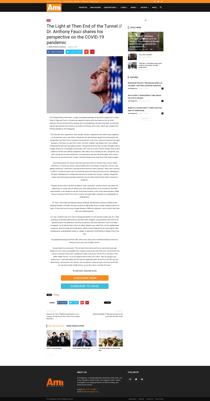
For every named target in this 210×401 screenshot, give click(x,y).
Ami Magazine (132, 88)
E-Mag (123, 7)
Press (154, 7)
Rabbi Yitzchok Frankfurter (57, 47)
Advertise (83, 7)
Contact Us (84, 1)
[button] (160, 8)
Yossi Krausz (134, 49)
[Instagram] (154, 1)
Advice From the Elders (54, 348)
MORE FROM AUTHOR (75, 326)
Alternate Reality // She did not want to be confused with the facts (108, 315)
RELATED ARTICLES (56, 326)
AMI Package (95, 7)
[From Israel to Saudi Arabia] (85, 338)
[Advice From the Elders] (58, 338)
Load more (145, 119)
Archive (144, 7)
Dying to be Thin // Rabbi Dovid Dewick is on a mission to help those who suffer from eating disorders (63, 316)
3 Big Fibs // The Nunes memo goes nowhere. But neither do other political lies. (150, 65)
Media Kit (76, 1)
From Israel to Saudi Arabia (81, 348)
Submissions (68, 1)
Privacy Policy (94, 1)
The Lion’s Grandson (145, 54)
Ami (49, 20)
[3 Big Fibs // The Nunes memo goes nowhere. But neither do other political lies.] (132, 65)
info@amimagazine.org (90, 392)
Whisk (133, 7)
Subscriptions (110, 7)
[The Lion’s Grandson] (132, 57)
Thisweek (56, 295)
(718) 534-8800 (91, 389)
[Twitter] (158, 1)
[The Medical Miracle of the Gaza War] (111, 338)
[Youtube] (161, 1)
